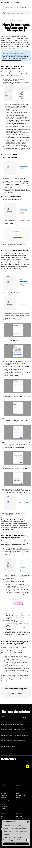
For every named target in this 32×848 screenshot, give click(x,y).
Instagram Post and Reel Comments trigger (14, 735)
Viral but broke (20, 818)
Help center (19, 789)
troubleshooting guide (8, 679)
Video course (19, 799)
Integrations (4, 806)
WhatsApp (3, 793)
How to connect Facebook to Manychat (13, 740)
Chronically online (20, 795)
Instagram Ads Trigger (8, 746)
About (2, 816)
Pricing (3, 808)
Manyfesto (4, 818)
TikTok (2, 791)
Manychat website (15, 548)
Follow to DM (20, 115)
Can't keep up (19, 816)
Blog (17, 793)
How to (18, 797)
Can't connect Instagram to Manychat (13, 724)
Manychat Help (9, 7)
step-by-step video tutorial (16, 665)
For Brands (4, 802)
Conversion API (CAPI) (22, 117)
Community (19, 791)
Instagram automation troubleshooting (13, 729)
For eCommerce (5, 804)
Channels (17, 7)
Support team (5, 681)
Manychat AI (4, 797)
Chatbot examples (21, 802)
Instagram (23, 7)
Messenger (4, 795)
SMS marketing (5, 799)
